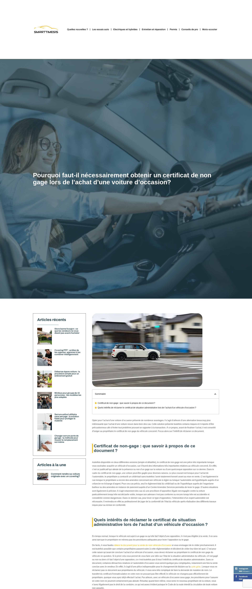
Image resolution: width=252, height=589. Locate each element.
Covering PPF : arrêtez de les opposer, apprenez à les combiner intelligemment (67, 352)
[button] (215, 394)
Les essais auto (100, 29)
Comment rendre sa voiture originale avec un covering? (65, 475)
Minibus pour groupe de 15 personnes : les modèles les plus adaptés (67, 395)
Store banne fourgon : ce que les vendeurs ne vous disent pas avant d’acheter (66, 331)
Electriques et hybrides (125, 29)
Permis (173, 29)
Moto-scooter (209, 29)
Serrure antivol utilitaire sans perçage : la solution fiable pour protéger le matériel (66, 417)
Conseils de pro (189, 29)
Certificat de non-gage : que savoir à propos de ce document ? (126, 403)
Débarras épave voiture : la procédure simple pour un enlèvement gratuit (67, 373)
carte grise (196, 567)
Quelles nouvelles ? (77, 29)
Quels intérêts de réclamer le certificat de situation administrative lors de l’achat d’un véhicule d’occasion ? (147, 408)
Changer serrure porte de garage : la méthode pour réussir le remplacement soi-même (66, 439)
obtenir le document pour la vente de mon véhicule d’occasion (142, 545)
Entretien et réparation (154, 29)
